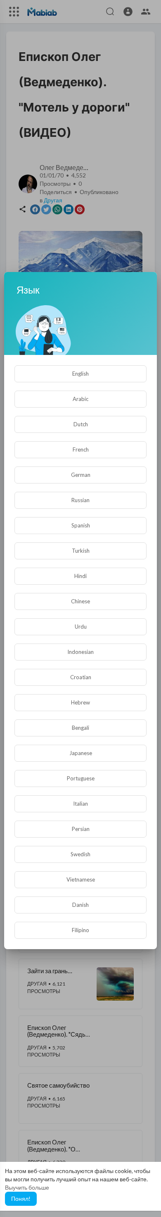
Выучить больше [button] (27, 1187)
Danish (80, 904)
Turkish (81, 550)
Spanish (80, 525)
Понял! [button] (21, 1198)
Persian (81, 829)
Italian (80, 803)
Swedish (80, 854)
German (80, 474)
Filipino (80, 930)
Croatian (80, 677)
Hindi (80, 576)
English (80, 373)
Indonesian (80, 652)
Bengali (80, 727)
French (81, 449)
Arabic (80, 399)
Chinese (80, 601)
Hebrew (80, 702)
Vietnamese (80, 879)
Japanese (80, 753)
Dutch (80, 424)
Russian (80, 500)
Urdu (81, 626)
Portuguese (81, 778)
